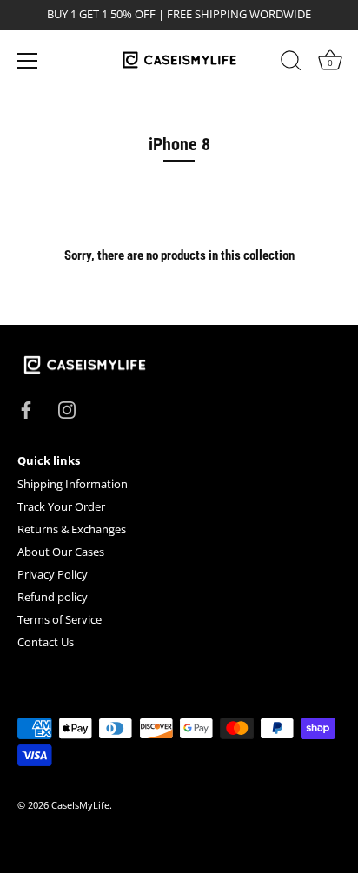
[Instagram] (67, 409)
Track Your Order (61, 506)
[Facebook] (26, 409)
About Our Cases (60, 551)
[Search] (291, 63)
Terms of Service (59, 619)
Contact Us (45, 642)
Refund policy (52, 597)
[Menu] (28, 61)
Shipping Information (72, 484)
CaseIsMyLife (80, 804)
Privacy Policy (52, 574)
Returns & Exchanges (71, 529)
